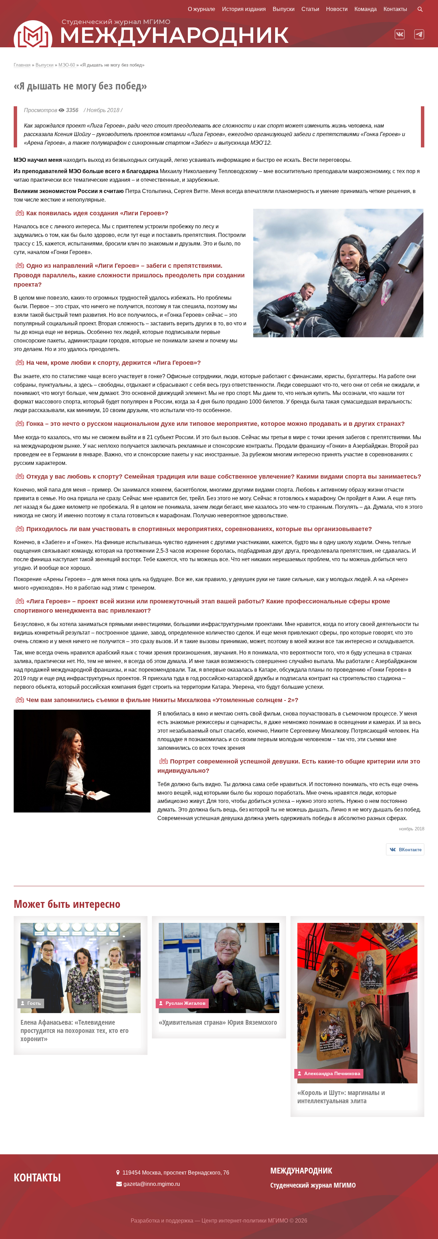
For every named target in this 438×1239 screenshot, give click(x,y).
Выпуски (284, 9)
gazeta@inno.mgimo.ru (152, 1184)
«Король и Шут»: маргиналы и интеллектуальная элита (341, 1096)
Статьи (310, 9)
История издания (244, 9)
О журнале (201, 9)
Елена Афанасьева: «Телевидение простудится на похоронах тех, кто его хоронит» (75, 1030)
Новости (337, 9)
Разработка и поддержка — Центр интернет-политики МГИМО (209, 1221)
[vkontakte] (400, 34)
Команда (366, 9)
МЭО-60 (67, 65)
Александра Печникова (332, 1073)
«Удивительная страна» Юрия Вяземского (218, 1022)
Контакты (395, 9)
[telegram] (419, 34)
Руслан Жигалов (186, 1003)
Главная (22, 65)
